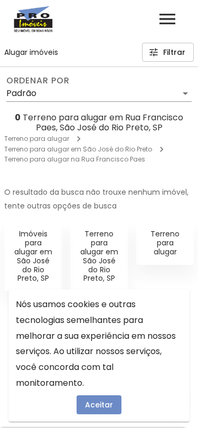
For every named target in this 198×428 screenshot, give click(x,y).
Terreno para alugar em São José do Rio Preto (78, 149)
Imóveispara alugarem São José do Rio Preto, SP (33, 256)
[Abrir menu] (167, 19)
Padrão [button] (21, 93)
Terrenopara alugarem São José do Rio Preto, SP (99, 256)
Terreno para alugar (36, 138)
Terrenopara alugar (165, 243)
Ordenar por (38, 81)
